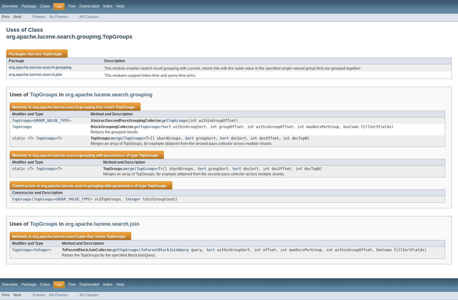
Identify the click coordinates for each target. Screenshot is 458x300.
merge (116, 138)
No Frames (58, 17)
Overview (10, 6)
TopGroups (52, 54)
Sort (166, 127)
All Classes (88, 17)
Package (28, 6)
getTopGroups (175, 120)
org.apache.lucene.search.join (35, 74)
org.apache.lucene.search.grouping (40, 67)
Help (120, 6)
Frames (39, 17)
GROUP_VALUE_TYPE (51, 120)
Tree (72, 6)
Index (107, 6)
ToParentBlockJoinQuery (165, 250)
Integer (133, 199)
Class (45, 6)
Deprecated (89, 6)
